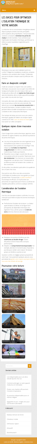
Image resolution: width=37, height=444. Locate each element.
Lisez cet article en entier (21, 120)
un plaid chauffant (25, 177)
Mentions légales (18, 442)
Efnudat (13, 440)
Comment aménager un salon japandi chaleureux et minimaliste (18, 384)
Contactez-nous (28, 442)
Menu (4, 10)
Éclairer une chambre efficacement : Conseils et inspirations (18, 390)
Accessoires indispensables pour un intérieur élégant (18, 396)
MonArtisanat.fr (12, 433)
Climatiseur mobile (12, 419)
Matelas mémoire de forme (15, 415)
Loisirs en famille (8, 442)
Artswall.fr (10, 428)
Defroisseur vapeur (13, 424)
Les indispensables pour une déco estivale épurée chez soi (17, 378)
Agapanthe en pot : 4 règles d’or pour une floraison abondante (18, 402)
